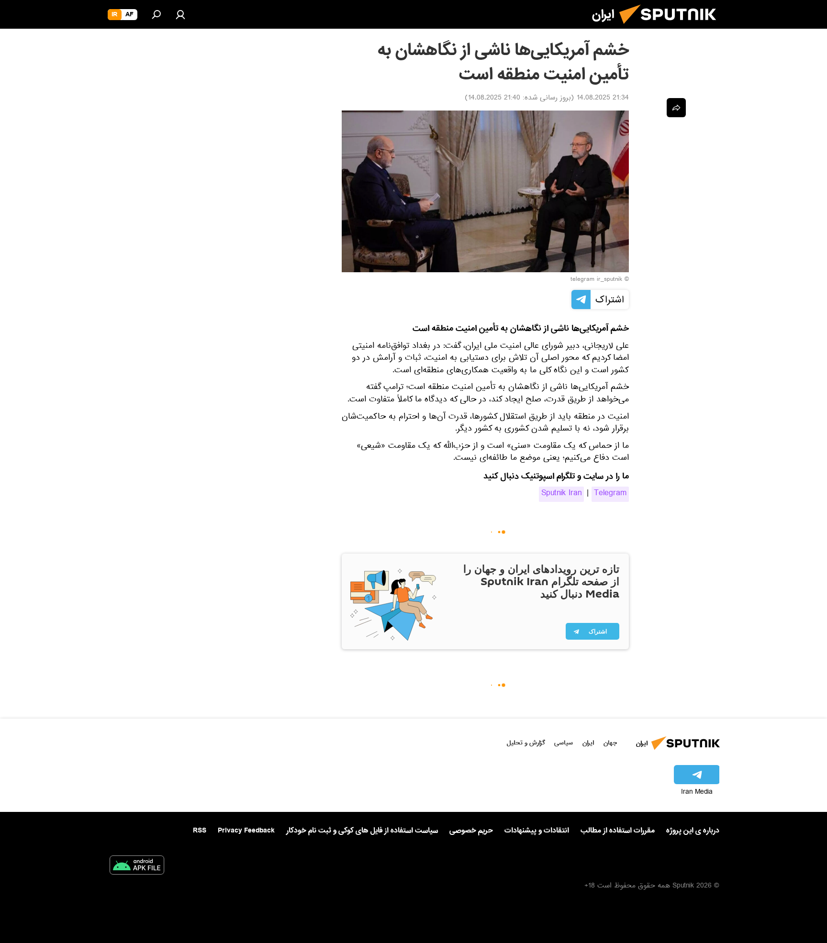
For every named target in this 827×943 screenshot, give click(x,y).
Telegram (610, 494)
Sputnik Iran (561, 494)
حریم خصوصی (471, 830)
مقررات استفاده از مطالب (618, 830)
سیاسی (563, 742)
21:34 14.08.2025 (603, 98)
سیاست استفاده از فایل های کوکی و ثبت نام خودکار (362, 830)
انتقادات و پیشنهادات (536, 830)
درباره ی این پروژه (692, 830)
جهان (610, 742)
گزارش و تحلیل (526, 742)
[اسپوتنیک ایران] (671, 27)
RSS (199, 830)
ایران (588, 742)
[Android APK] (136, 866)
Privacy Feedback (246, 830)
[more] (676, 107)
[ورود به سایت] (180, 14)
